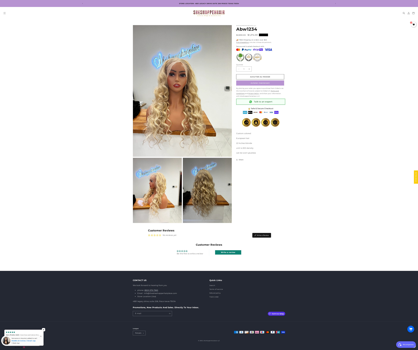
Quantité (239, 65)
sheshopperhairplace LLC (211, 340)
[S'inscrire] (169, 313)
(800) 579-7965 (151, 290)
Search (212, 285)
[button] (4, 13)
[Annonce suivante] (335, 3)
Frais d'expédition (242, 42)
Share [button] (241, 160)
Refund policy (215, 293)
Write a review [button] (228, 252)
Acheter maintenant (260, 83)
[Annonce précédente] (82, 3)
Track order (214, 297)
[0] (413, 24)
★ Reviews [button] (416, 177)
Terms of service (216, 289)
